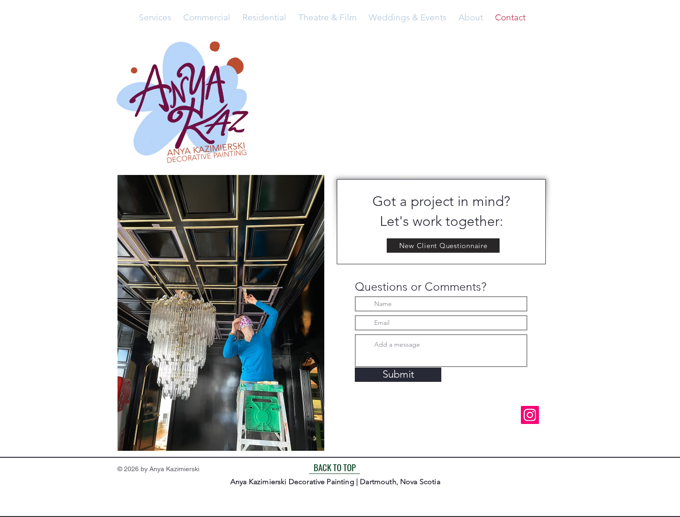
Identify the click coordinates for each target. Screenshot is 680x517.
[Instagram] (530, 415)
